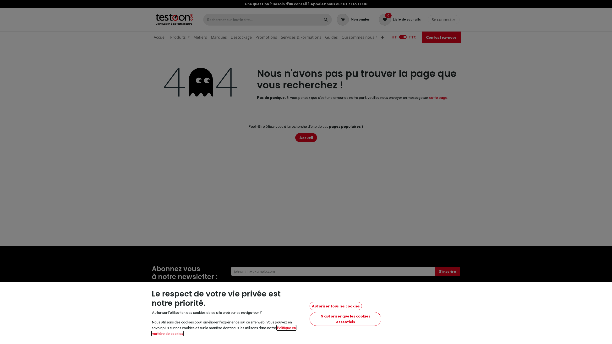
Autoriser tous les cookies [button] (336, 306)
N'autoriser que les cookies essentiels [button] (345, 319)
